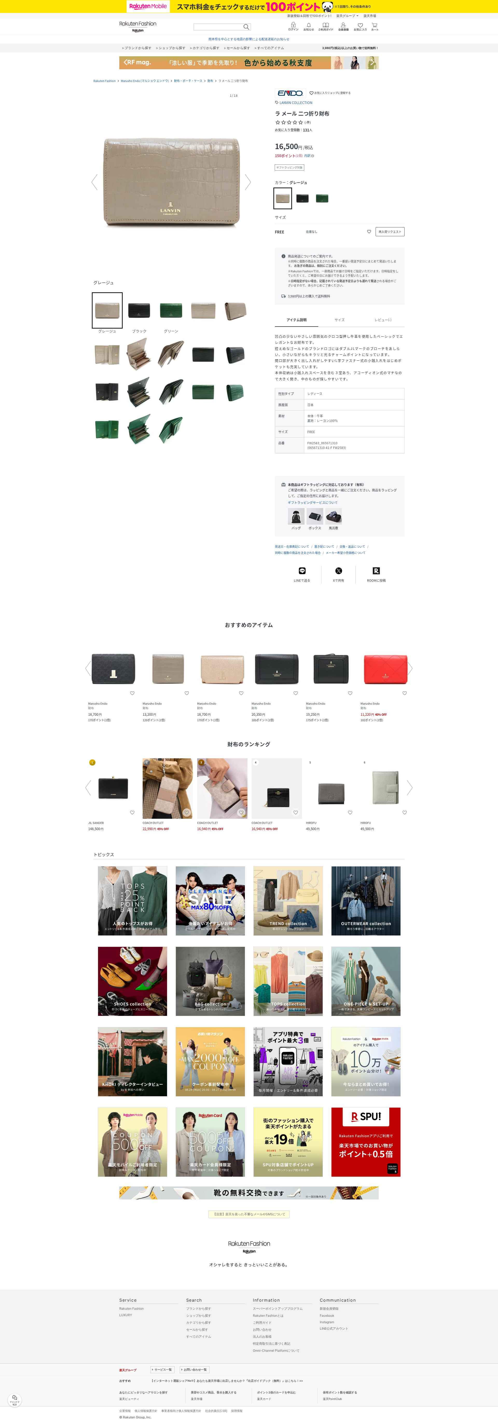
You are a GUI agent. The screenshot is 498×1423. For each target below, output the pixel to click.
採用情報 (237, 1411)
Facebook (327, 1315)
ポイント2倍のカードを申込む (276, 1392)
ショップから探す (198, 1315)
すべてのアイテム (198, 1336)
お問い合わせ (262, 1329)
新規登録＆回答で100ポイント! (309, 16)
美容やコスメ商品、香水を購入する (214, 1392)
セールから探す (197, 1329)
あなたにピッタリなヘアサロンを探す (143, 1392)
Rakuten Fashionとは (268, 1315)
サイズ (340, 319)
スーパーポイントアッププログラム (278, 1308)
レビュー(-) (383, 319)
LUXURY (125, 1315)
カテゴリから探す (198, 1322)
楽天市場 (370, 16)
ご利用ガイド (262, 1322)
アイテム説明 (297, 319)
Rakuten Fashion (104, 81)
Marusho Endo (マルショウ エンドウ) (145, 81)
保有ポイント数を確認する (340, 1392)
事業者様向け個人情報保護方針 (181, 1411)
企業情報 (125, 1411)
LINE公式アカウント (334, 1328)
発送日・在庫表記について (292, 546)
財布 (210, 81)
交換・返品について (352, 546)
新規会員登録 (329, 1308)
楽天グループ (345, 16)
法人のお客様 (262, 1336)
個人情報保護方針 (146, 1411)
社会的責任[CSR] (216, 1411)
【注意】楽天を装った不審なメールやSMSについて (249, 1214)
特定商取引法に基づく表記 (271, 1343)
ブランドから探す (198, 1308)
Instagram (327, 1322)
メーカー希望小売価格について (346, 553)
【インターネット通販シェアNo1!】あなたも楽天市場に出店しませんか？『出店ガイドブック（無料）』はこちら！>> (226, 1381)
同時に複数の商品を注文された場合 (298, 553)
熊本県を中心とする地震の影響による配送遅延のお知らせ (249, 39)
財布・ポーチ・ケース (188, 81)
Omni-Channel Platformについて (276, 1350)
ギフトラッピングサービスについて (313, 502)
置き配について (324, 546)
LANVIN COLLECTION (296, 102)
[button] (171, 182)
